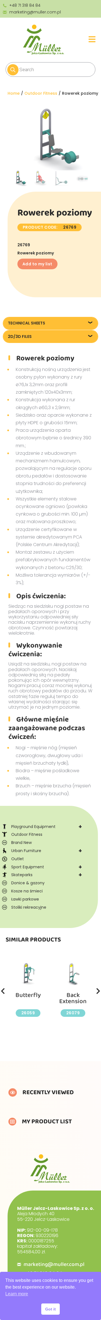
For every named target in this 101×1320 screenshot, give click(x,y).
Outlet (17, 859)
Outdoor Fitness (26, 834)
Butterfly (28, 995)
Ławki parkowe (25, 899)
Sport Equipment (46, 867)
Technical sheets (26, 323)
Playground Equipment (46, 826)
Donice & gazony (28, 883)
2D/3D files (20, 336)
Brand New (21, 842)
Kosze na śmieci (27, 891)
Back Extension (73, 998)
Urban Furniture (46, 851)
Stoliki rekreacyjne (28, 907)
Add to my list (37, 264)
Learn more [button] (16, 1293)
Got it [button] (50, 1309)
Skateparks (46, 875)
